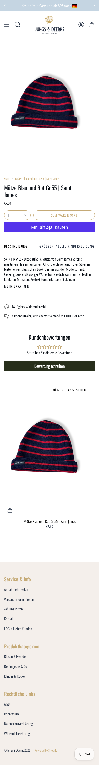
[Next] (94, 6)
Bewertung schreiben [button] (49, 366)
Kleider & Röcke (14, 676)
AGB (7, 704)
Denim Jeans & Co (15, 666)
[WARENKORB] (92, 24)
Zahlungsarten (13, 608)
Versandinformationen (19, 599)
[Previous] (5, 6)
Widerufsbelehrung (17, 733)
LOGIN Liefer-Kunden (18, 628)
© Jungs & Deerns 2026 (17, 750)
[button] (17, 24)
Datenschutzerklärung (18, 723)
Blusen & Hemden (15, 656)
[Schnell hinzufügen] (9, 510)
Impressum (11, 713)
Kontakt (9, 618)
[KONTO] (81, 24)
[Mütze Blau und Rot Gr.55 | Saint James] (49, 457)
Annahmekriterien (16, 589)
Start (6, 179)
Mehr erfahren (16, 286)
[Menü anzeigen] (6, 24)
